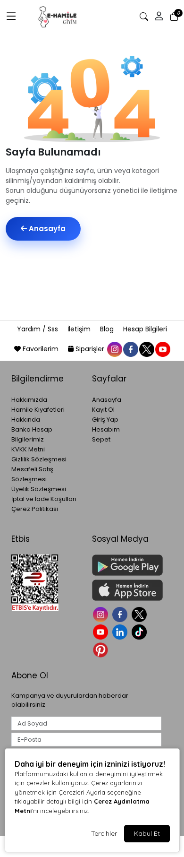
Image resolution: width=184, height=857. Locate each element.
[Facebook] (121, 613)
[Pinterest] (101, 649)
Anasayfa (46, 229)
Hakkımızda (29, 399)
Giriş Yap (105, 419)
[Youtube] (101, 631)
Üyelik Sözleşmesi (38, 489)
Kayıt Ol (103, 409)
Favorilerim (40, 349)
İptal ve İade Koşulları (43, 498)
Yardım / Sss (38, 329)
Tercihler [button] (104, 833)
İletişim (79, 329)
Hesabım (106, 429)
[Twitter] (140, 613)
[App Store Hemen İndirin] (126, 590)
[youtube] (162, 349)
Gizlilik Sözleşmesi (39, 459)
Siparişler (90, 349)
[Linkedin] (121, 631)
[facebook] (130, 349)
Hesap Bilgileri (145, 329)
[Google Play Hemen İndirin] (126, 565)
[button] (11, 16)
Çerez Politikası (34, 508)
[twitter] (146, 349)
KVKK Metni (28, 449)
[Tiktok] (140, 631)
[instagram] (114, 349)
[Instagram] (101, 613)
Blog (108, 329)
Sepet (101, 439)
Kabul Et (147, 833)
